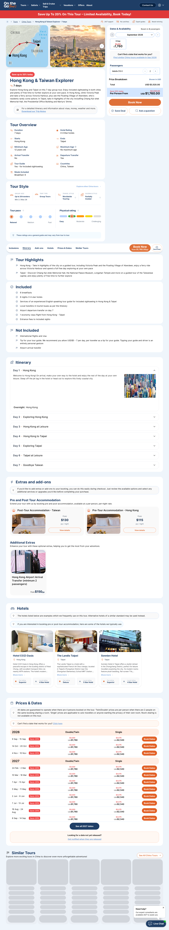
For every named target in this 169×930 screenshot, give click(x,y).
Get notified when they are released (84, 839)
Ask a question (147, 110)
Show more (18, 675)
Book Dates (149, 739)
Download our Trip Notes (34, 111)
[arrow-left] (112, 35)
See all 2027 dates (84, 826)
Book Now (135, 102)
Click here (57, 723)
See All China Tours (148, 855)
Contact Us (147, 5)
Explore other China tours (87, 186)
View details (65, 530)
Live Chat (159, 923)
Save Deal (120, 110)
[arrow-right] (158, 35)
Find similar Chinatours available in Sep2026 (135, 57)
